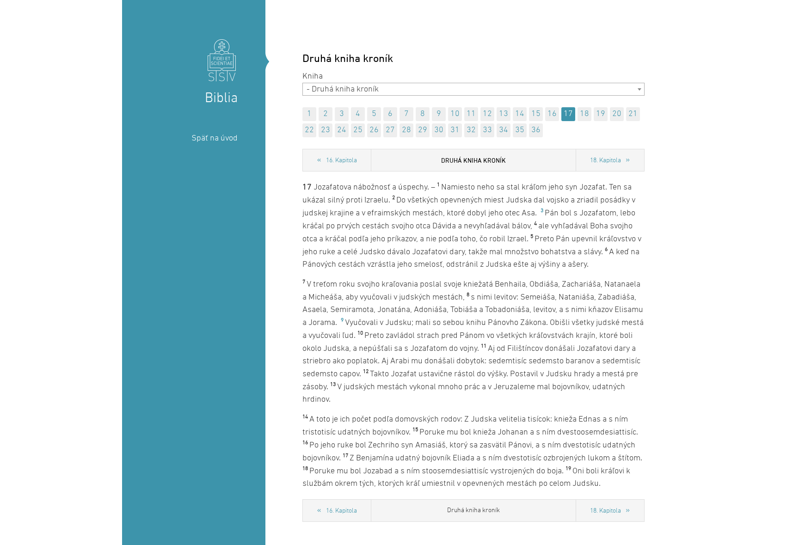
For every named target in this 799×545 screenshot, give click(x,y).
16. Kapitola (341, 161)
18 (584, 114)
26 (374, 130)
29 (422, 130)
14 (519, 114)
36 (536, 130)
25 (358, 130)
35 (519, 130)
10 (455, 114)
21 (633, 114)
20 (616, 114)
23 (325, 130)
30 (438, 130)
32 (471, 130)
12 (487, 114)
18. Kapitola (605, 161)
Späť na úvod (214, 138)
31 (455, 130)
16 (552, 114)
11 (471, 114)
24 (341, 130)
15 (536, 114)
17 (568, 114)
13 (503, 114)
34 (503, 130)
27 (390, 130)
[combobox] (473, 89)
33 (487, 130)
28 (406, 130)
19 (600, 114)
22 (309, 130)
